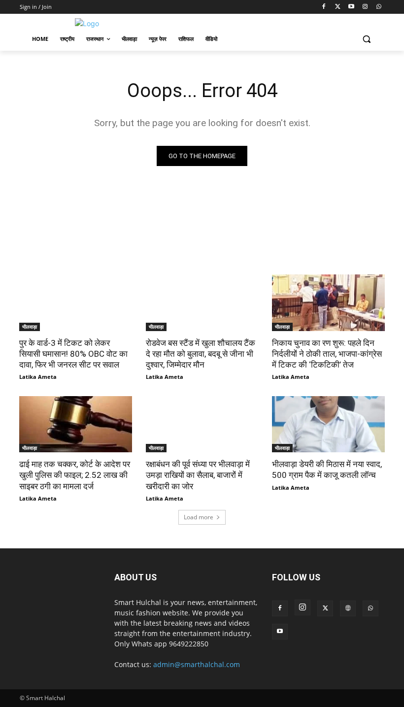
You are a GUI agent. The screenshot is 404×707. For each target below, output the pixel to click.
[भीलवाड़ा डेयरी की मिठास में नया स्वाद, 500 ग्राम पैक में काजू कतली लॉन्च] (328, 424)
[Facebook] (324, 7)
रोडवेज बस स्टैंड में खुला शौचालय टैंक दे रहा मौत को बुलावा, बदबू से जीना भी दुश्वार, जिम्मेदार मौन (200, 354)
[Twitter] (337, 7)
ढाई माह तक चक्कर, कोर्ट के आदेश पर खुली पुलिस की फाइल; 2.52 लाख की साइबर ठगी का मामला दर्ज (74, 475)
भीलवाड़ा (29, 326)
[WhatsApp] (378, 7)
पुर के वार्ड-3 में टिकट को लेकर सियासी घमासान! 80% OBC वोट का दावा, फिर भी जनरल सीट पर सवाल (73, 354)
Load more (198, 517)
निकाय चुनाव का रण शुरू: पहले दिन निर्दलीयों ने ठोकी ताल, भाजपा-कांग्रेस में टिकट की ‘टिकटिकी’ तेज (327, 354)
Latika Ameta (38, 376)
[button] (366, 39)
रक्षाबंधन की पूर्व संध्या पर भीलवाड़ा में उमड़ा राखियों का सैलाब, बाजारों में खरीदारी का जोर (198, 475)
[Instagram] (364, 7)
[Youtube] (351, 7)
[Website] (348, 608)
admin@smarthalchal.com (196, 664)
